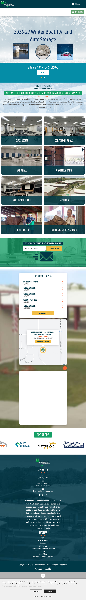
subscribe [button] (54, 248)
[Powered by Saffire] (48, 569)
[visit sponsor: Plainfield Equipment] (49, 445)
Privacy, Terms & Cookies (43, 556)
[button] (41, 77)
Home (43, 538)
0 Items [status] (77, 4)
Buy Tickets (79, 12)
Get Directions (43, 341)
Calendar (43, 313)
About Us (43, 546)
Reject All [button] (36, 591)
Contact (43, 551)
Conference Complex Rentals (43, 548)
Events (43, 543)
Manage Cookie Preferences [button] (43, 596)
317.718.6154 (43, 478)
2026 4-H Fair (43, 540)
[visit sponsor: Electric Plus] (23, 445)
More (43, 72)
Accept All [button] (50, 591)
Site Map (43, 554)
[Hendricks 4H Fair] (7, 4)
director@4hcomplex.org (43, 491)
